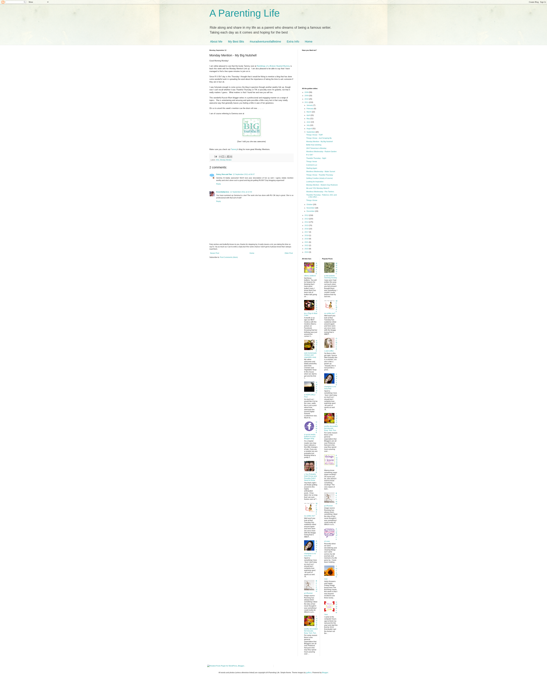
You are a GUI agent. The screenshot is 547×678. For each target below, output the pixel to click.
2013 (307, 219)
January (310, 105)
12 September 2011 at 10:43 (241, 192)
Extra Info (293, 41)
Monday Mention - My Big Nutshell (319, 142)
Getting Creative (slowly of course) (319, 178)
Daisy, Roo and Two (224, 174)
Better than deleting (313, 145)
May (308, 119)
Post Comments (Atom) (229, 257)
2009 (307, 96)
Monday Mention (225, 160)
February (310, 109)
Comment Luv (311, 165)
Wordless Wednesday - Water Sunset (320, 172)
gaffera (309, 673)
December (311, 211)
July (308, 125)
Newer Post (214, 253)
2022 (307, 245)
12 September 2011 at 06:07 (244, 174)
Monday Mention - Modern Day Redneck (322, 185)
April (309, 115)
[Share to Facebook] (228, 156)
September (311, 132)
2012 (307, 215)
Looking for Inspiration (314, 182)
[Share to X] (225, 156)
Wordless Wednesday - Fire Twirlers (320, 192)
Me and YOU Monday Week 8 (317, 188)
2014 (307, 222)
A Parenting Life (244, 13)
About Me (216, 41)
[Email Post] (215, 156)
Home (308, 41)
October (310, 204)
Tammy (234, 149)
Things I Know (311, 200)
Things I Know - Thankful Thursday (319, 175)
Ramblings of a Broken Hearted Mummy (273, 66)
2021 (307, 242)
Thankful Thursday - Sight (316, 158)
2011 (217, 160)
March (309, 112)
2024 (307, 252)
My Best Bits (236, 41)
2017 (307, 232)
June (309, 122)
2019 (307, 239)
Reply (218, 184)
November (311, 208)
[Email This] (220, 156)
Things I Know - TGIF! (314, 135)
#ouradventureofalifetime (265, 41)
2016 (307, 229)
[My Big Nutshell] (251, 136)
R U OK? (309, 155)
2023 (307, 249)
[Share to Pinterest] (231, 156)
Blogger (325, 673)
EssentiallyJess (222, 192)
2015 (307, 225)
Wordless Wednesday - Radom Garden (321, 152)
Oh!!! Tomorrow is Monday (316, 148)
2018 (307, 235)
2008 (307, 92)
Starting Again (311, 168)
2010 (307, 99)
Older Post (289, 253)
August (309, 129)
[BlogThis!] (223, 156)
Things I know (311, 162)
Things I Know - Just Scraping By (319, 138)
